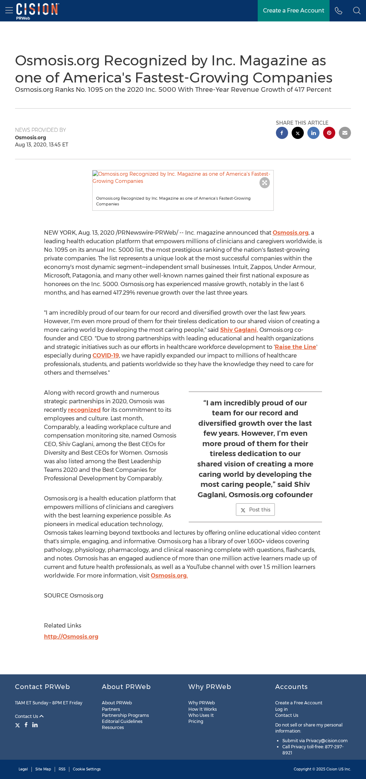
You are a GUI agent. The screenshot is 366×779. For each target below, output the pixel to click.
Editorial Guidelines (122, 721)
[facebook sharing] (282, 134)
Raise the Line (295, 347)
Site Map (43, 769)
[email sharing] (345, 134)
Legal (23, 769)
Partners (111, 709)
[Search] (357, 10)
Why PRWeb (201, 702)
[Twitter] (18, 724)
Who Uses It (201, 715)
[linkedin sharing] (313, 134)
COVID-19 (106, 355)
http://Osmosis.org (71, 636)
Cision (331, 769)
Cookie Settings (87, 769)
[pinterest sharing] (329, 134)
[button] (183, 177)
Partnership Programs (125, 715)
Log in (281, 709)
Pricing (195, 721)
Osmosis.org (290, 232)
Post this (259, 509)
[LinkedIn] (35, 724)
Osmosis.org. (169, 575)
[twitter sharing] (298, 134)
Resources (113, 727)
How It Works (202, 709)
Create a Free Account (293, 10)
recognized (84, 409)
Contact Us (27, 716)
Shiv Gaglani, (239, 329)
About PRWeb (117, 702)
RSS (62, 769)
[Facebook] (26, 724)
